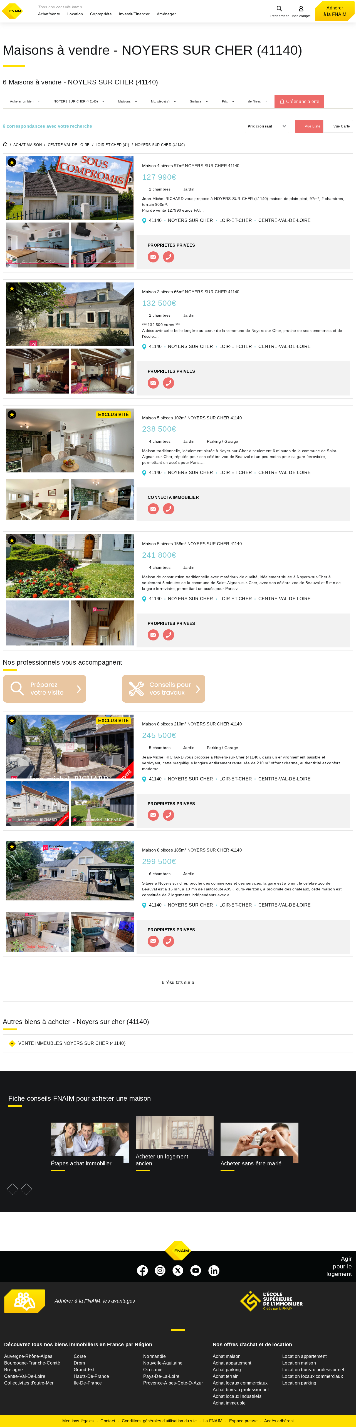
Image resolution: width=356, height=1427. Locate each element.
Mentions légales (78, 1420)
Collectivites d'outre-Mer (28, 1383)
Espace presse (243, 1420)
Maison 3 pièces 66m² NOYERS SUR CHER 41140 (190, 291)
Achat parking (227, 1369)
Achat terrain (226, 1376)
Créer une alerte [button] (302, 101)
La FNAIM (212, 1420)
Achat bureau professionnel (241, 1389)
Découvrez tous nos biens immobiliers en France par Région (78, 1344)
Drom (79, 1363)
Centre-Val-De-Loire (24, 1376)
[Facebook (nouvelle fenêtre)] (142, 1270)
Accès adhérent (279, 1420)
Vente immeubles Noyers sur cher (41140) (71, 1043)
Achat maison (227, 1356)
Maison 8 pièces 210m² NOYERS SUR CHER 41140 (192, 724)
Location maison (299, 1363)
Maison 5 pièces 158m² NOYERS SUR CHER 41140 (192, 543)
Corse (80, 1356)
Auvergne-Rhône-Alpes (28, 1356)
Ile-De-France (88, 1383)
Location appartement (304, 1356)
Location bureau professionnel (313, 1369)
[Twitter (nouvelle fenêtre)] (178, 1270)
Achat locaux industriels (237, 1396)
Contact (107, 1420)
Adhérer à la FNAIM (335, 11)
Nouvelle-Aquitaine (163, 1363)
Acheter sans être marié (251, 1163)
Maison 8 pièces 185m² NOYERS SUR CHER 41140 (192, 850)
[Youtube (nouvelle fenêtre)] (195, 1270)
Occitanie (152, 1369)
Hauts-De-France (91, 1376)
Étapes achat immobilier (81, 1163)
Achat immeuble (229, 1403)
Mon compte (301, 16)
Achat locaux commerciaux (240, 1383)
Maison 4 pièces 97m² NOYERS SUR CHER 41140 (190, 165)
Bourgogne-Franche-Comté (32, 1363)
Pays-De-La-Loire (161, 1376)
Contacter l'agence (153, 256)
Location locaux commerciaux (312, 1376)
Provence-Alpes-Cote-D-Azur (173, 1383)
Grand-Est (84, 1369)
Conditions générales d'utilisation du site (159, 1420)
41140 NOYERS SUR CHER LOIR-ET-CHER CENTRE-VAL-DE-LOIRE (230, 220)
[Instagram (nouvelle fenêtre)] (160, 1270)
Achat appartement (232, 1363)
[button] (49, 14)
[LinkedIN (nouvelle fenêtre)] (214, 1270)
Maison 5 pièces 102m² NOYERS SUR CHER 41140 (192, 417)
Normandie (154, 1356)
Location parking (299, 1383)
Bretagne (13, 1369)
